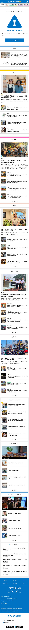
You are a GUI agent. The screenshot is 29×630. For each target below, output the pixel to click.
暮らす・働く (20, 4)
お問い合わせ (4, 601)
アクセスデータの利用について (7, 600)
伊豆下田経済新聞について (7, 596)
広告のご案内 (4, 603)
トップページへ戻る (14, 40)
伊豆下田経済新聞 (13, 2)
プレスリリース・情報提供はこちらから (9, 598)
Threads (20, 591)
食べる (7, 4)
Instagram (16, 591)
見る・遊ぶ (12, 4)
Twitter (12, 591)
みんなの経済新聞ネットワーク (14, 616)
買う (16, 4)
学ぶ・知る (26, 4)
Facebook (9, 591)
